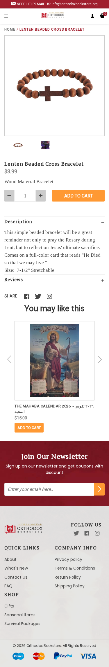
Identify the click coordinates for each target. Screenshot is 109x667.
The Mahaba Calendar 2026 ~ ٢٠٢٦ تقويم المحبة (54, 409)
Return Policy (68, 577)
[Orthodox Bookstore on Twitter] (76, 533)
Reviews (13, 279)
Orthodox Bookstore (43, 645)
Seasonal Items (19, 615)
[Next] (100, 359)
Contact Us (15, 577)
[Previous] (9, 359)
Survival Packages (22, 623)
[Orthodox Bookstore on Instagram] (97, 533)
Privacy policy (68, 559)
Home (9, 29)
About (10, 559)
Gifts (9, 606)
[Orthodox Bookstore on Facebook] (87, 533)
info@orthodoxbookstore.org (75, 4)
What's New (16, 568)
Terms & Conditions (75, 568)
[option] (54, 376)
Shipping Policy (70, 586)
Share (10, 296)
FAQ (8, 586)
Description (18, 221)
